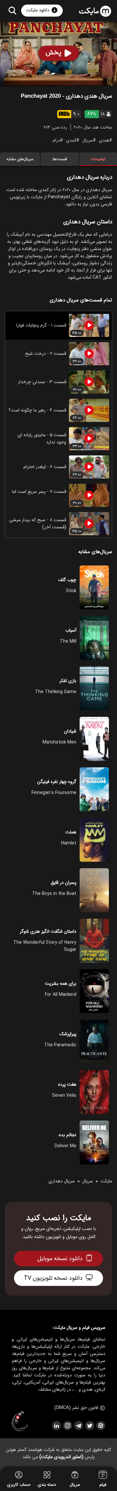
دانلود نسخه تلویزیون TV (53, 1278)
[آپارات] (100, 1425)
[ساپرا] (20, 1421)
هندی (104, 140)
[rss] (56, 1425)
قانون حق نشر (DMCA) (76, 1407)
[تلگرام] (78, 1425)
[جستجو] (12, 10)
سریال (87, 140)
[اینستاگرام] (67, 1425)
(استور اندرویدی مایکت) (61, 1456)
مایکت (106, 1181)
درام (56, 140)
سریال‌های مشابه (19, 159)
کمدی (71, 140)
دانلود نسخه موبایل (60, 1258)
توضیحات (98, 159)
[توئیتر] (89, 1425)
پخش (53, 53)
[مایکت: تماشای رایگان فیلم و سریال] (95, 11)
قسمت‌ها (60, 159)
